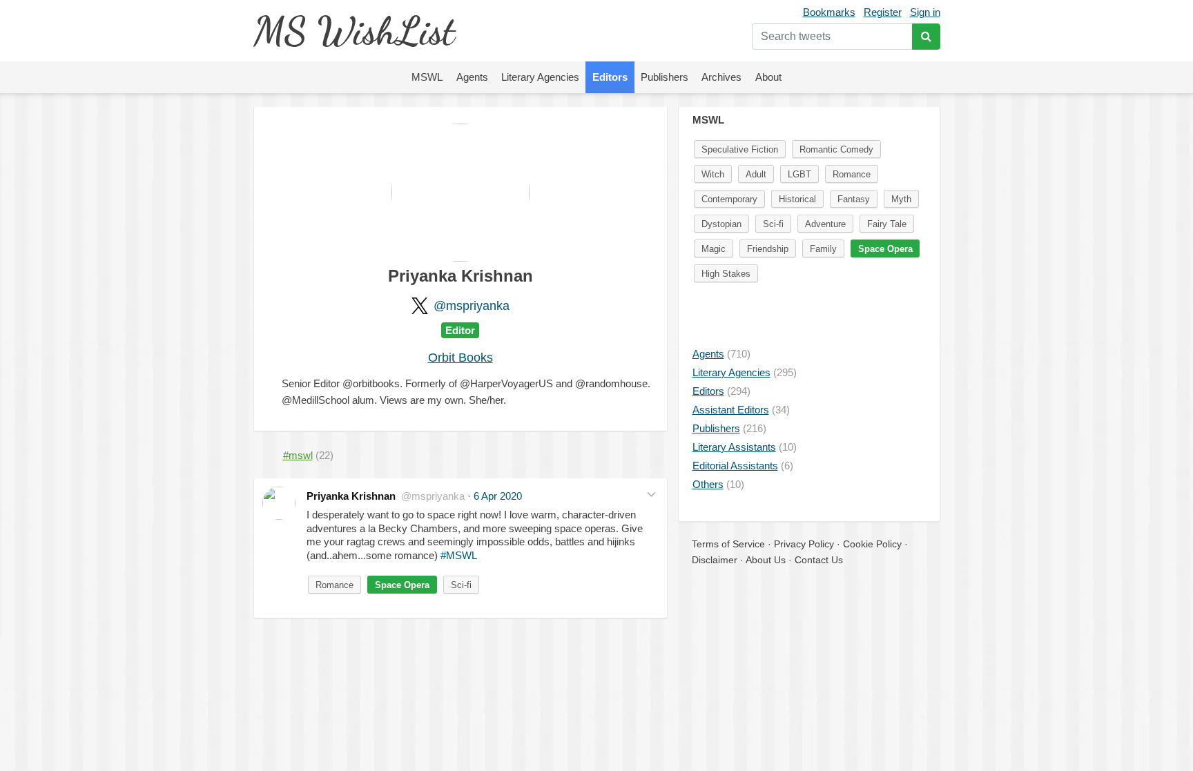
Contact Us (819, 559)
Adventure (825, 224)
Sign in (925, 12)
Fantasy (853, 199)
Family (823, 249)
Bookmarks (829, 12)
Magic (713, 249)
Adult (756, 174)
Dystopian (721, 224)
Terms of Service (728, 543)
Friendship (767, 249)
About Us (766, 559)
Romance (334, 585)
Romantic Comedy (836, 149)
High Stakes (725, 274)
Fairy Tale (886, 224)
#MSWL (458, 555)
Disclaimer (714, 559)
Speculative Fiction (739, 149)
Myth (901, 199)
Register (883, 12)
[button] (651, 494)
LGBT (799, 174)
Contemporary (729, 199)
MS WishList (353, 31)
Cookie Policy (872, 543)
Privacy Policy (804, 543)
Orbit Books (460, 357)
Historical (797, 199)
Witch (712, 174)
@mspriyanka (472, 306)
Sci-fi (461, 585)
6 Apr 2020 (498, 496)
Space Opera (402, 585)
